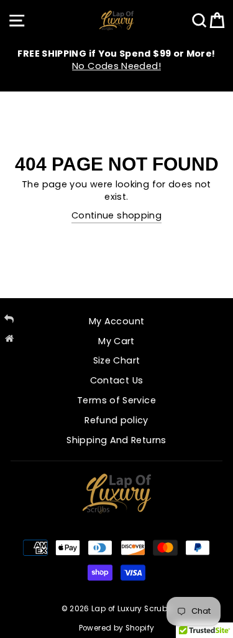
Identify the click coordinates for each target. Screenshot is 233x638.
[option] (116, 59)
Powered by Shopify (117, 628)
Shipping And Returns (116, 440)
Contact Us (117, 380)
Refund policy (116, 420)
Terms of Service (116, 400)
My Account (117, 321)
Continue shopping (116, 215)
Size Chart (116, 360)
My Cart (116, 341)
